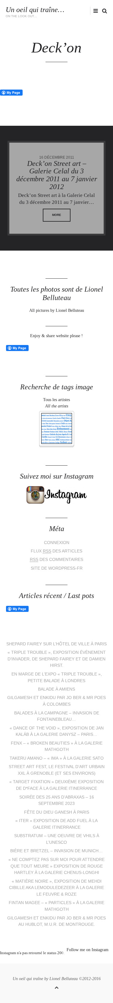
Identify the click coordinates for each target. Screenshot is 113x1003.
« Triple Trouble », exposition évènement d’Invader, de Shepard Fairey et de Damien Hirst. (57, 659)
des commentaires (56, 559)
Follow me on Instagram (87, 950)
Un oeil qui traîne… (35, 10)
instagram (61, 960)
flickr (70, 960)
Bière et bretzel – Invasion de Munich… (56, 851)
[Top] (57, 986)
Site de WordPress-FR (57, 568)
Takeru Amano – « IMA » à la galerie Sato (57, 758)
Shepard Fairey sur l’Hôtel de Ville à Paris (56, 644)
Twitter (34, 960)
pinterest (52, 960)
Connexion (56, 542)
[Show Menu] (94, 11)
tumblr (79, 960)
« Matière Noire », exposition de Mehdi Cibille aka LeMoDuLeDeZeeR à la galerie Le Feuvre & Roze (56, 888)
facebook (43, 960)
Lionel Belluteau (63, 978)
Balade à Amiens (56, 689)
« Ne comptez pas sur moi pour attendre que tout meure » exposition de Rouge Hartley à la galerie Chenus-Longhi (56, 866)
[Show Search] (103, 11)
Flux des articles (56, 551)
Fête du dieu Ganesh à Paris (56, 812)
